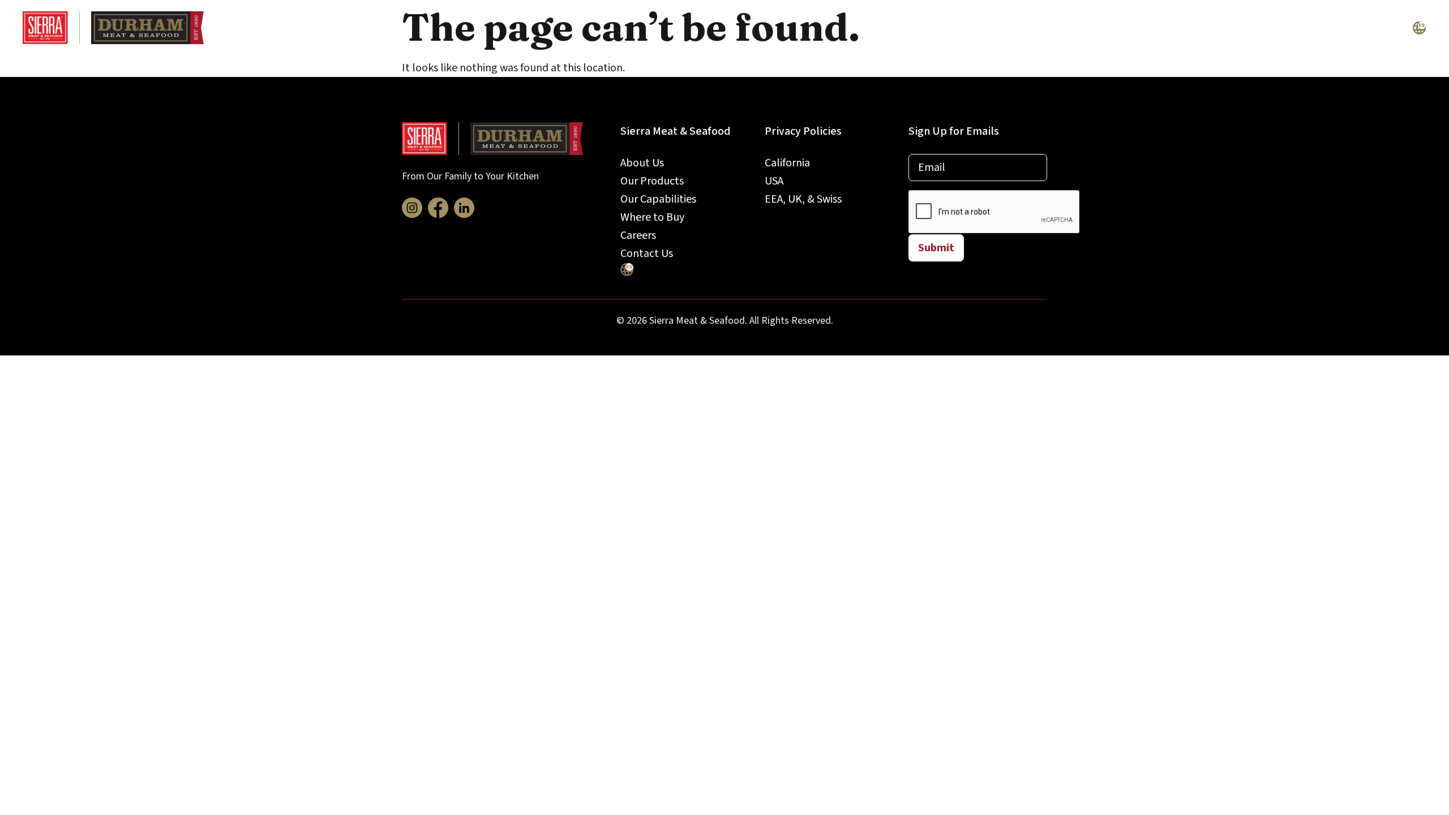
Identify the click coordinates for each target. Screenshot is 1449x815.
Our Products (989, 28)
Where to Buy (1202, 28)
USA (774, 181)
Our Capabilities (1095, 28)
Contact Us (1369, 28)
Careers (1289, 28)
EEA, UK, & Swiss (803, 199)
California (787, 163)
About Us (900, 28)
